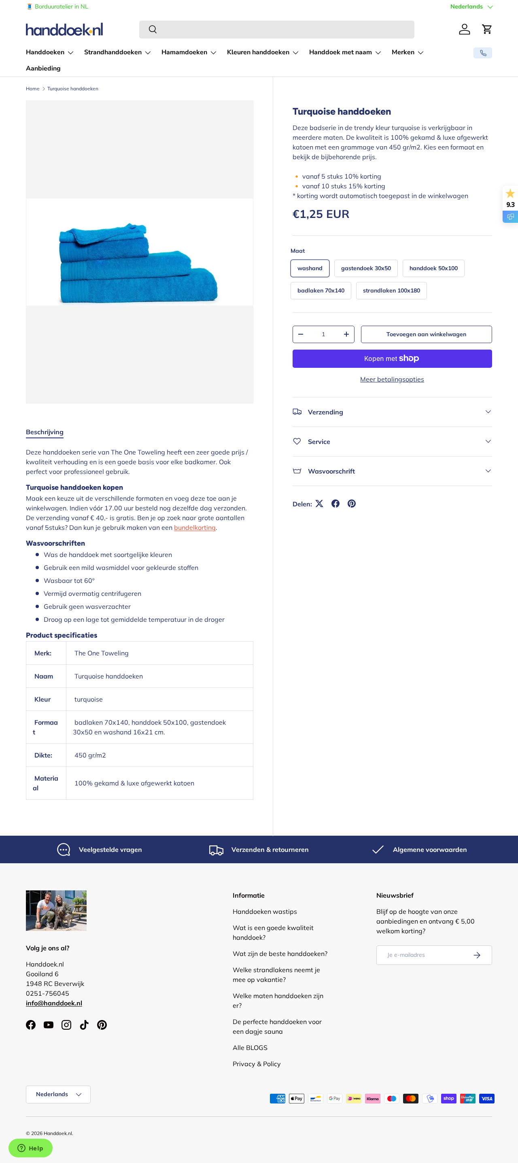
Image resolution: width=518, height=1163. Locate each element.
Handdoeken (45, 52)
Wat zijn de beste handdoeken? (280, 954)
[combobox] (276, 29)
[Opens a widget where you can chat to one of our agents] (30, 1149)
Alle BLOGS (250, 1047)
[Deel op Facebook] (335, 503)
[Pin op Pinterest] (352, 503)
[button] (487, 29)
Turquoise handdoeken (72, 88)
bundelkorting (195, 527)
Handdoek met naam (340, 52)
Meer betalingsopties (392, 379)
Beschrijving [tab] (45, 432)
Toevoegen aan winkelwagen (426, 333)
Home (33, 88)
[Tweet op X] (319, 503)
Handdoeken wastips (265, 911)
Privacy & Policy (257, 1064)
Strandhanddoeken (113, 52)
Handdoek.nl (58, 1133)
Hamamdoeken (184, 52)
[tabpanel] (139, 623)
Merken (403, 52)
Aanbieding (43, 68)
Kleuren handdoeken (258, 52)
